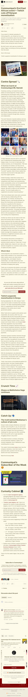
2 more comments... (5, 629)
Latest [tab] (6, 636)
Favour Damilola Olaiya (9, 23)
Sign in (25, 1)
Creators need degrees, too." (11, 502)
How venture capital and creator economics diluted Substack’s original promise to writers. (11, 643)
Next (24, 588)
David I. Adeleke (7, 645)
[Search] (25, 636)
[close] (24, 651)
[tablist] (6, 597)
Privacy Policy (14, 678)
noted (23, 322)
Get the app (19, 693)
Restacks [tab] (10, 597)
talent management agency (15, 494)
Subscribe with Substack (15, 672)
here (12, 455)
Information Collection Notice (16, 677)
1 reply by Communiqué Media (11, 623)
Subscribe (20, 1)
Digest (2, 5)
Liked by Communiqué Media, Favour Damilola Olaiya (14, 611)
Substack (8, 695)
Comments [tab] (4, 597)
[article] (14, 643)
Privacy (20, 689)
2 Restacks (16, 579)
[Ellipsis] (26, 609)
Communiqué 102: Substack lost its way (11, 640)
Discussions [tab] (11, 636)
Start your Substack (11, 693)
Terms (24, 689)
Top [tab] (2, 636)
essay (16, 447)
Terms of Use (20, 675)
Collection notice (14, 690)
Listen (25, 24)
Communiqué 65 (12, 500)
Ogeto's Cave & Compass (9, 609)
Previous (5, 588)
